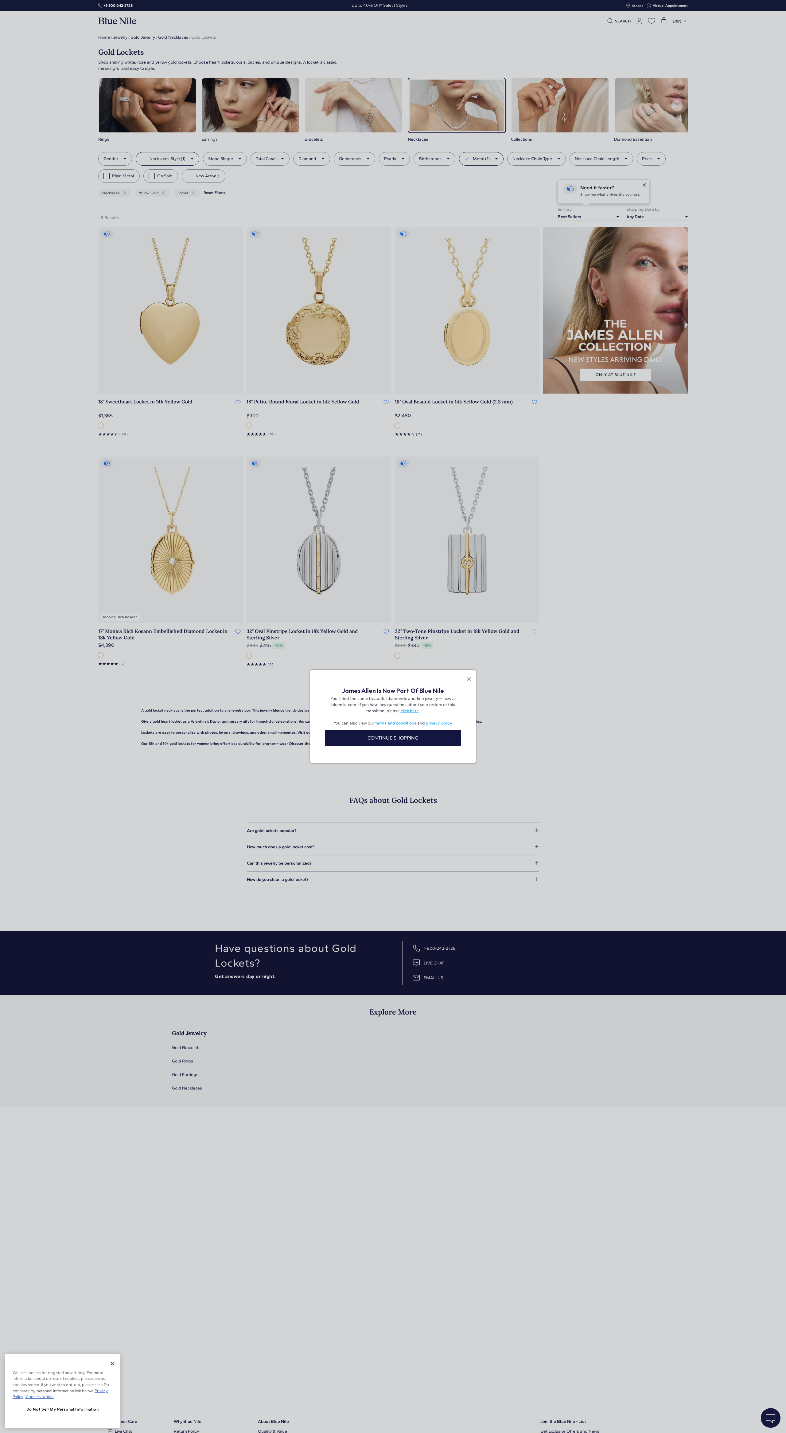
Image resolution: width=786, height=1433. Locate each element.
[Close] (112, 1363)
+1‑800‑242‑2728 (118, 5)
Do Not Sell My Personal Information (62, 1409)
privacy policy (438, 723)
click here (410, 710)
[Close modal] (469, 679)
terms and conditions (395, 723)
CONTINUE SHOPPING (393, 738)
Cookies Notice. (39, 1396)
